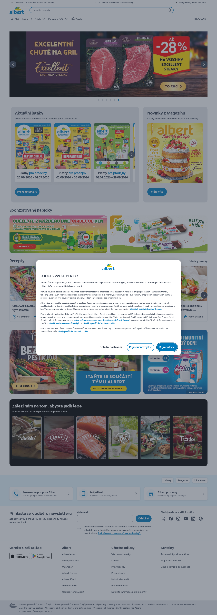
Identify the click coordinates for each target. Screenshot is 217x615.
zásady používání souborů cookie (72, 331)
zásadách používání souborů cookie (146, 309)
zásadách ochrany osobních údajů (63, 323)
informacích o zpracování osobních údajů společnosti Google (102, 320)
